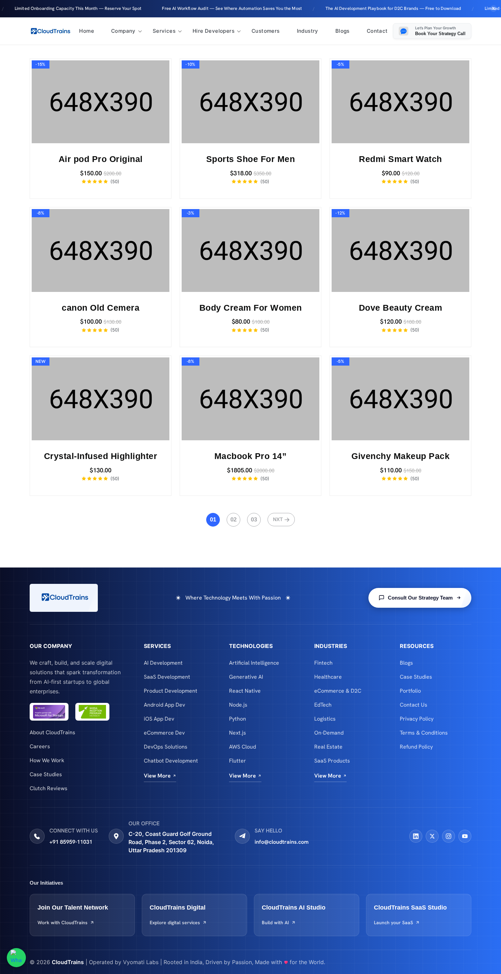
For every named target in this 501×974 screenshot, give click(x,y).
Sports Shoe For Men (250, 159)
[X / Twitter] (432, 836)
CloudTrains (68, 962)
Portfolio (410, 690)
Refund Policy (416, 746)
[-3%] (250, 249)
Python (237, 718)
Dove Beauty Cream (400, 307)
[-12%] (400, 249)
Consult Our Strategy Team (420, 598)
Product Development (170, 690)
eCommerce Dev (164, 732)
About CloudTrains (52, 732)
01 (213, 519)
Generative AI (246, 676)
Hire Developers (213, 31)
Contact (377, 31)
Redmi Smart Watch (400, 159)
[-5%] (400, 101)
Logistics (325, 718)
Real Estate (328, 746)
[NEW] (100, 398)
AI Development (163, 662)
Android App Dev (164, 704)
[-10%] (250, 101)
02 (233, 519)
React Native (245, 690)
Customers (266, 31)
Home (86, 31)
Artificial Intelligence (254, 662)
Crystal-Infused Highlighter (100, 456)
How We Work (47, 760)
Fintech (323, 662)
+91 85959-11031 (70, 841)
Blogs (342, 31)
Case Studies (46, 774)
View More (157, 775)
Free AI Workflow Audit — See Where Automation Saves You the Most (201, 8)
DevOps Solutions (165, 746)
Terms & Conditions (424, 732)
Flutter (237, 760)
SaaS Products (332, 760)
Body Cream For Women (250, 307)
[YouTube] (464, 836)
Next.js (237, 732)
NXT (278, 519)
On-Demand (329, 732)
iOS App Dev (159, 718)
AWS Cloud (242, 746)
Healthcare (328, 676)
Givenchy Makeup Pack (400, 456)
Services (164, 31)
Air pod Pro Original (101, 159)
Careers (40, 746)
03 (254, 519)
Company (123, 31)
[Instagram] (448, 836)
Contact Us (413, 704)
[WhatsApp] (16, 957)
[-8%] (100, 249)
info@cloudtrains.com (281, 841)
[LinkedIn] (415, 836)
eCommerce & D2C (337, 690)
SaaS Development (167, 676)
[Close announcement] (493, 8)
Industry (307, 31)
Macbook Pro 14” (250, 456)
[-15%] (100, 101)
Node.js (238, 704)
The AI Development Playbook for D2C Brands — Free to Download (362, 8)
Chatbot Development (171, 760)
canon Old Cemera (100, 307)
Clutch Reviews (48, 788)
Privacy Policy (417, 718)
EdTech (323, 704)
